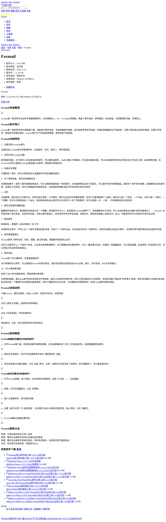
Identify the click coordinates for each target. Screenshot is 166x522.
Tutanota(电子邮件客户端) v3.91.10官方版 (24, 458)
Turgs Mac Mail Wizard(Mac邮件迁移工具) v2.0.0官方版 (30, 483)
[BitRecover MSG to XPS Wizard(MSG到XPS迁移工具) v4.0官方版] (36, 492)
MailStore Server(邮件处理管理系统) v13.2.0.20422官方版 (31, 470)
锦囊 (12, 11)
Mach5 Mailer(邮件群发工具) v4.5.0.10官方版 (26, 489)
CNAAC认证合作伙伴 (72, 518)
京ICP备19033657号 (26, 518)
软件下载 (11, 48)
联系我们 (19, 509)
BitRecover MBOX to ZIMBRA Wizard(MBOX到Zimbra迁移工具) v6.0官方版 (40, 501)
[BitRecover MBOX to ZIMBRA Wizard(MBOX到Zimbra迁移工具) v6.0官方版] (41, 498)
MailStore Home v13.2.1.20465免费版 (22, 464)
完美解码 (5, 14)
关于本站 (10, 509)
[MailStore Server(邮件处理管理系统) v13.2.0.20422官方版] (32, 467)
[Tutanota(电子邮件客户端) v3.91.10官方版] (25, 455)
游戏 (17, 11)
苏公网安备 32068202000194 (48, 518)
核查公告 (28, 509)
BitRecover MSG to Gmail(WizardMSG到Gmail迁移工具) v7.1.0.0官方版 (37, 477)
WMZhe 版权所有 (9, 518)
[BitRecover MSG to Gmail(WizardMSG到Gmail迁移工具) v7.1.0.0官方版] (38, 474)
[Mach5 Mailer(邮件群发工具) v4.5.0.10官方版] (27, 486)
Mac (10, 2)
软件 (8, 11)
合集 (28, 11)
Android (16, 2)
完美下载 (5, 102)
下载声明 (46, 509)
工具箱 (23, 11)
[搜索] (27, 8)
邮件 (20, 48)
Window (4, 2)
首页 (3, 11)
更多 (18, 449)
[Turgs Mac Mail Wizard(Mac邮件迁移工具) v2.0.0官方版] (31, 480)
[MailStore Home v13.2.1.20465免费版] (23, 461)
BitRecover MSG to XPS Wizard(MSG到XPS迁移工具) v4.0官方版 (35, 495)
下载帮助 (37, 509)
